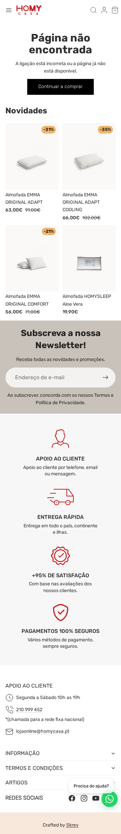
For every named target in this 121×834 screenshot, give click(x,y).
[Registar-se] (105, 377)
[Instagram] (84, 798)
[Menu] (8, 10)
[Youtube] (96, 798)
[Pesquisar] (93, 10)
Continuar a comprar (60, 86)
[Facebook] (72, 798)
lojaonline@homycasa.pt (42, 731)
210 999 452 (29, 710)
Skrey (72, 825)
